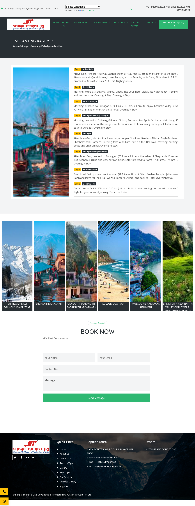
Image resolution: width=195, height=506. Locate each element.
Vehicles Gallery (68, 481)
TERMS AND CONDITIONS (162, 449)
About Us (65, 24)
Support (64, 486)
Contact (151, 22)
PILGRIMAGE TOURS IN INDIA (105, 466)
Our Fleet (78, 22)
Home (56, 22)
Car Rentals (66, 476)
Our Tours (119, 22)
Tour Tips (65, 472)
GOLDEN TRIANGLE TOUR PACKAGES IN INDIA (110, 451)
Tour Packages (98, 22)
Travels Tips (66, 463)
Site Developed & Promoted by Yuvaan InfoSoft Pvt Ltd (62, 494)
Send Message (96, 398)
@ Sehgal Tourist (21, 494)
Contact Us (65, 458)
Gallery (63, 467)
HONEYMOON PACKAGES (103, 457)
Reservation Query (173, 22)
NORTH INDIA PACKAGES (103, 461)
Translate (90, 10)
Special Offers (135, 24)
